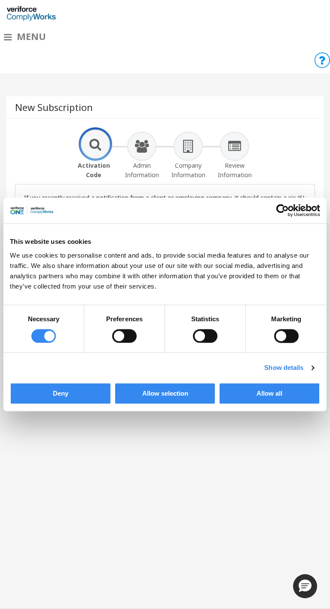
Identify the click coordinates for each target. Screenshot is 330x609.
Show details (283, 367)
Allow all (269, 393)
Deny (60, 393)
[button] (305, 586)
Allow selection (165, 393)
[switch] (124, 336)
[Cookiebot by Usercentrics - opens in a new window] (282, 210)
